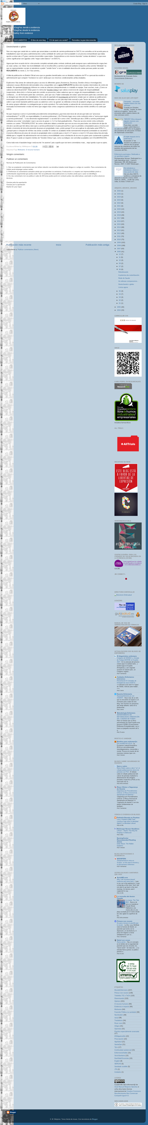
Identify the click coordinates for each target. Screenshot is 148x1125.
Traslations (118, 1020)
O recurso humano (33, 150)
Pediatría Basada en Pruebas (128, 817)
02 (120, 300)
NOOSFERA (121, 859)
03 (120, 297)
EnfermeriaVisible (120, 1053)
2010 (119, 239)
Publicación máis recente (18, 245)
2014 (119, 227)
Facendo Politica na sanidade (125, 1012)
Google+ (3, 1)
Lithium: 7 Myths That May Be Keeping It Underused (127, 832)
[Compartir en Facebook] (50, 146)
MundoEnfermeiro (121, 990)
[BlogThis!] (46, 146)
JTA (115, 1069)
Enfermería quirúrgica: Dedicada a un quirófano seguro (127, 155)
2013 (119, 230)
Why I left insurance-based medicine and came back (126, 880)
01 (120, 303)
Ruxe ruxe (118, 1023)
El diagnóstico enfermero (127, 656)
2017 (119, 218)
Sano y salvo (122, 766)
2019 (119, 212)
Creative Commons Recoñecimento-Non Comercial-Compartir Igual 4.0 (127, 1093)
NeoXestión (118, 1015)
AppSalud (118, 1042)
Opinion (117, 1001)
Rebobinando (123, 272)
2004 (119, 310)
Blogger (95, 1119)
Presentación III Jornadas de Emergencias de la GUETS (126, 682)
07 (120, 266)
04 (120, 294)
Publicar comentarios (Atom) (28, 249)
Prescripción (118, 1039)
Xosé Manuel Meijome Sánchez (126, 1087)
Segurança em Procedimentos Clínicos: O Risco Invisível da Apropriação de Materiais (127, 793)
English (117, 1061)
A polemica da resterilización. (129, 275)
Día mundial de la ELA (124, 743)
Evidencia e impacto (121, 1006)
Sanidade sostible (120, 1066)
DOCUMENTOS (20, 40)
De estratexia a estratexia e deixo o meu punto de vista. (131, 170)
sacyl (116, 1018)
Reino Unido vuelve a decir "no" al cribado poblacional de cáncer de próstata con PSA (128, 770)
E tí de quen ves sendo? (59, 40)
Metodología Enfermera (126, 713)
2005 (119, 307)
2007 (119, 248)
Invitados (117, 1072)
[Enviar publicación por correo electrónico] (57, 146)
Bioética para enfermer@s (127, 741)
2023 (119, 200)
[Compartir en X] (48, 146)
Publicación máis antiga (97, 245)
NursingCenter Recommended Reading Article (126, 840)
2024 (119, 197)
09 (120, 263)
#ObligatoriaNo (119, 1036)
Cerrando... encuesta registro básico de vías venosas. (132, 103)
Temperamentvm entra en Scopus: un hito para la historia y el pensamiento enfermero (128, 862)
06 (120, 269)
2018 (119, 215)
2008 (119, 245)
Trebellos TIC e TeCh (122, 995)
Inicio (58, 245)
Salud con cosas (123, 940)
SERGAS (117, 1064)
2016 (119, 221)
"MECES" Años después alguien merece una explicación (133, 121)
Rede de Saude (124, 278)
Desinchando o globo (126, 284)
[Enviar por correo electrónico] (44, 146)
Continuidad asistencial (122, 1050)
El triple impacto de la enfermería (132, 137)
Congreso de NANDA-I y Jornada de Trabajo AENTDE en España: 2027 (128, 660)
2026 (119, 191)
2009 (119, 242)
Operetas (117, 1029)
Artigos (117, 1026)
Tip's (116, 1047)
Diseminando (119, 998)
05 (120, 291)
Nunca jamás (121, 942)
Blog (8, 40)
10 (120, 260)
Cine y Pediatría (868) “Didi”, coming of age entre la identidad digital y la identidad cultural (127, 821)
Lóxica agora (123, 287)
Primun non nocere (121, 993)
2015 (119, 224)
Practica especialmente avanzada (126, 1031)
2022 (119, 203)
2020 (119, 209)
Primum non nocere (124, 921)
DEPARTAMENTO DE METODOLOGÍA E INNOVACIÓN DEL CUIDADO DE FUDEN (128, 717)
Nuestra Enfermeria (124, 694)
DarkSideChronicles (121, 1058)
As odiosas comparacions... (128, 281)
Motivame (21, 150)
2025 (119, 194)
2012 (119, 233)
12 (120, 254)
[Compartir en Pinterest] (52, 146)
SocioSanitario (119, 1055)
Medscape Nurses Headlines (128, 829)
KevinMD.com (122, 877)
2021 (119, 206)
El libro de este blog (38, 40)
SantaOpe (118, 1044)
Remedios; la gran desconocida (84, 40)
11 (120, 257)
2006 (119, 251)
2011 (119, 236)
